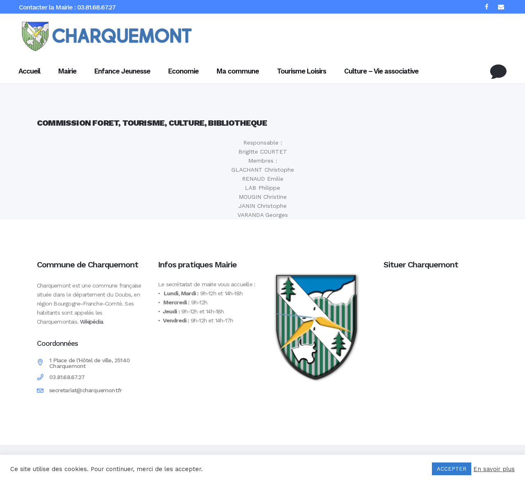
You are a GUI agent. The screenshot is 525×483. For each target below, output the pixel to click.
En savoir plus (494, 469)
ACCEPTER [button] (451, 469)
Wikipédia (91, 321)
